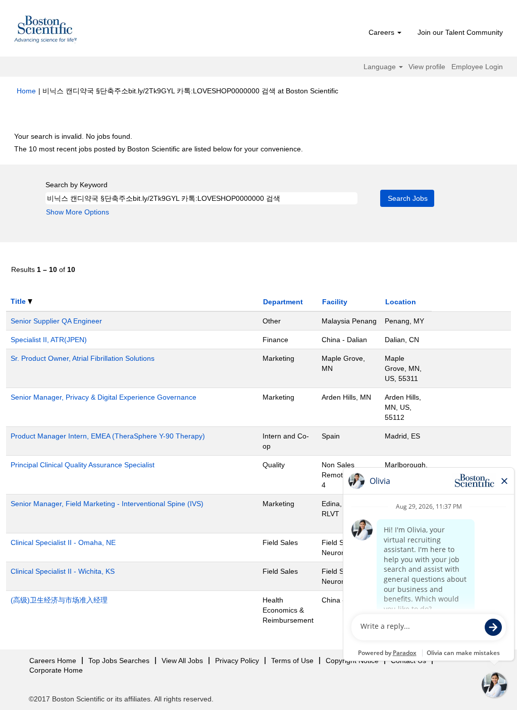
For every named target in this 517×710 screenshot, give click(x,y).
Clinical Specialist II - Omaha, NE (63, 542)
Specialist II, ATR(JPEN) (49, 340)
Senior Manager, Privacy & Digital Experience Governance (103, 397)
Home (26, 91)
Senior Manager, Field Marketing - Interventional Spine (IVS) (107, 504)
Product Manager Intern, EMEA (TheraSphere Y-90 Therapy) (108, 436)
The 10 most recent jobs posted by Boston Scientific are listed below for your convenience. (158, 149)
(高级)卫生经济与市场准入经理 (59, 600)
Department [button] (283, 302)
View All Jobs (182, 661)
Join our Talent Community (460, 32)
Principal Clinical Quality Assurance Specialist (82, 465)
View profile (426, 67)
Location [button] (400, 302)
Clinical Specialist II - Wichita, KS (63, 571)
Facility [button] (334, 302)
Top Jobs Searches (118, 661)
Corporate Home (56, 670)
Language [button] (381, 67)
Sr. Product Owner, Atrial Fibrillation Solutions (82, 358)
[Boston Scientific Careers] (46, 30)
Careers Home (52, 661)
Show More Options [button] (77, 212)
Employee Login (477, 67)
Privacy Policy (237, 661)
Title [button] (19, 301)
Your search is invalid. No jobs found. (73, 136)
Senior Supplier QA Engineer (56, 321)
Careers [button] (382, 32)
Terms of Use (292, 661)
